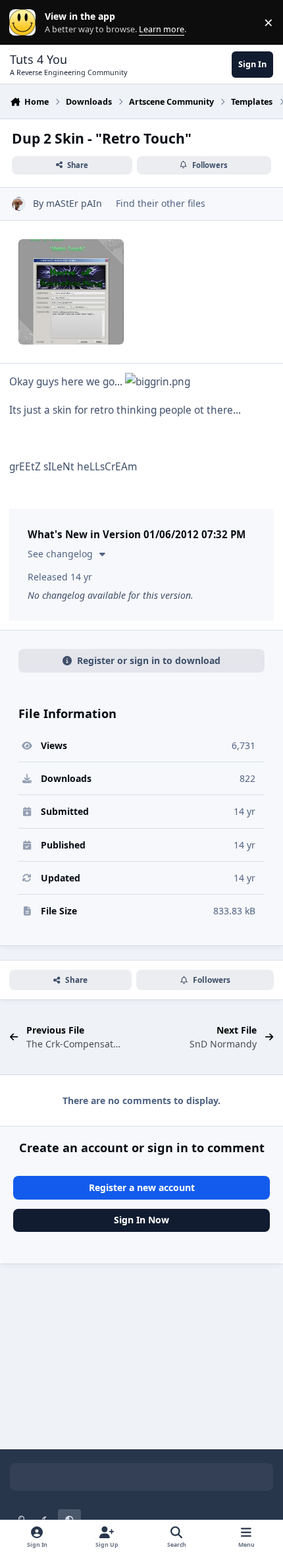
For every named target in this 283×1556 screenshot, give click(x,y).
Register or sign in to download (148, 660)
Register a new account (142, 1187)
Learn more (25, 22)
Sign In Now (141, 1219)
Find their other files (160, 203)
